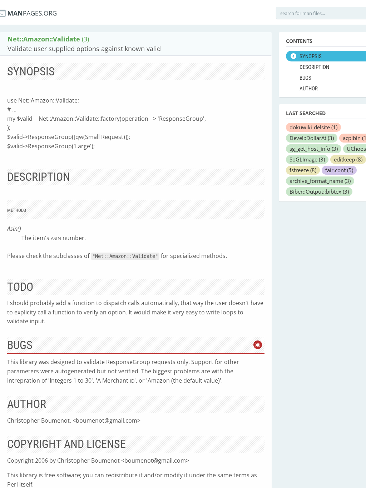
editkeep (348, 159)
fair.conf (339, 170)
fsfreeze (303, 170)
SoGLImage (307, 159)
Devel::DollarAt (312, 137)
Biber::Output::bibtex (319, 191)
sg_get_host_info (314, 148)
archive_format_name (320, 180)
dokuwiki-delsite (313, 127)
